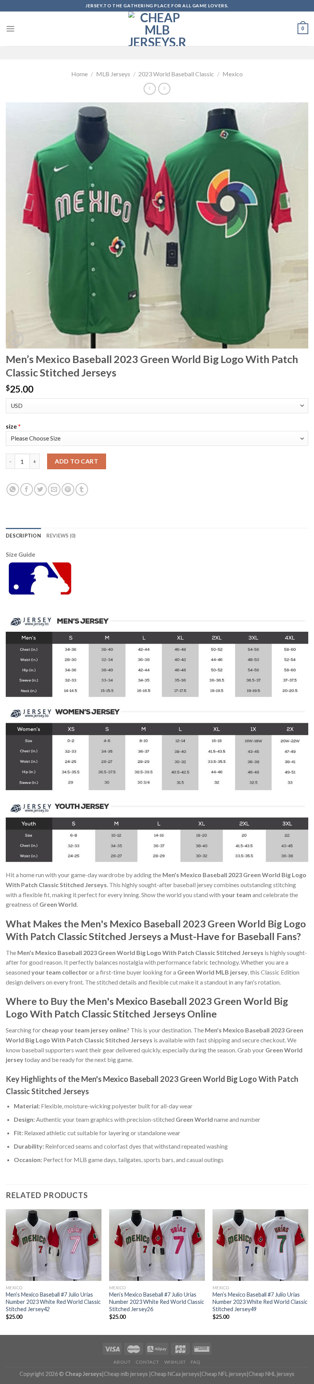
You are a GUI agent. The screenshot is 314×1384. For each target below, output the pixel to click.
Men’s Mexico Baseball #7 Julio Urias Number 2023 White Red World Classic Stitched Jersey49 (260, 1301)
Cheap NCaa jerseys (175, 1374)
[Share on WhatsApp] (13, 489)
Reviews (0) (61, 536)
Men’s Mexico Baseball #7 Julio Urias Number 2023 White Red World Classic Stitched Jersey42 (53, 1301)
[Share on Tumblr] (81, 489)
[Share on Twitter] (40, 489)
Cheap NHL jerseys (271, 1374)
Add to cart (76, 461)
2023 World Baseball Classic (176, 73)
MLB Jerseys (113, 73)
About (122, 1362)
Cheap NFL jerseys (224, 1374)
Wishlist (175, 1362)
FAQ (196, 1362)
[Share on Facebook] (26, 489)
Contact (147, 1362)
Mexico (232, 73)
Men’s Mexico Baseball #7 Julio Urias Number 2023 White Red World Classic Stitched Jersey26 (156, 1301)
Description (23, 536)
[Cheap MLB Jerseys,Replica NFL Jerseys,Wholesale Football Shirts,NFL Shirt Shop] (157, 29)
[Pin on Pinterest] (68, 489)
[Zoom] (15, 339)
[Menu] (10, 28)
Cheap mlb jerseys (126, 1374)
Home (79, 73)
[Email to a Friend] (54, 489)
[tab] (23, 535)
